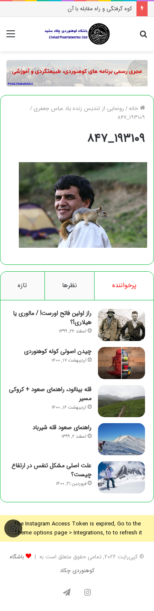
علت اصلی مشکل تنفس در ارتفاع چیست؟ (52, 470)
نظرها (69, 285)
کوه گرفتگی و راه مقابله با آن (100, 8)
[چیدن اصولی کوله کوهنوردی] (121, 363)
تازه (22, 285)
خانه (134, 108)
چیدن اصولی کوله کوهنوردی (58, 351)
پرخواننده (124, 285)
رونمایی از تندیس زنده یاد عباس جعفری (78, 108)
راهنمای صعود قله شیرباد (62, 427)
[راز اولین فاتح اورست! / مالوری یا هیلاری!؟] (121, 325)
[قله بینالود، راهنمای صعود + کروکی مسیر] (121, 401)
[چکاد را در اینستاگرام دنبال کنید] (13, 529)
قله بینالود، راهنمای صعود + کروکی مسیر (50, 394)
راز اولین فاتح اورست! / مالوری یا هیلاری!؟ (52, 317)
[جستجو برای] (143, 37)
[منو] (10, 37)
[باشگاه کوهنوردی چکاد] (77, 34)
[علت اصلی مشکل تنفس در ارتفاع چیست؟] (121, 477)
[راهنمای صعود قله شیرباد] (121, 439)
